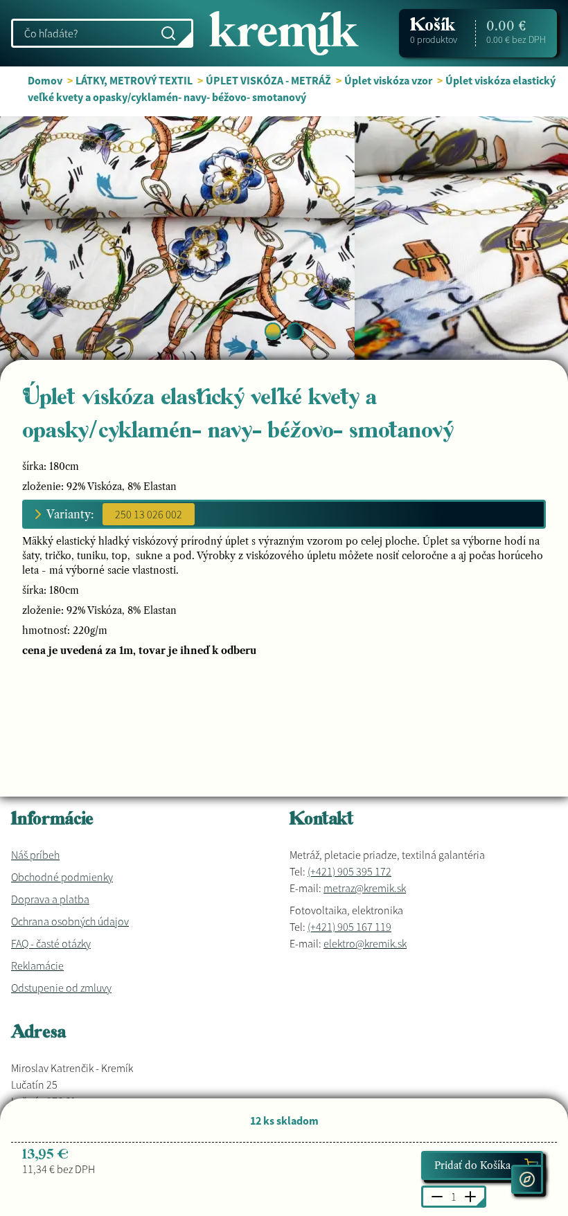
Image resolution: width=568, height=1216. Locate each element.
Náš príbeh (35, 855)
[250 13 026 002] (149, 514)
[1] (295, 331)
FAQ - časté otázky (51, 943)
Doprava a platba (50, 899)
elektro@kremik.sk (365, 943)
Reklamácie (37, 965)
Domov (45, 80)
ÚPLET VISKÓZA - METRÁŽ (268, 80)
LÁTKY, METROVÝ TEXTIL (135, 80)
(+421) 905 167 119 (349, 927)
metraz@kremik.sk (364, 888)
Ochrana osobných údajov (70, 921)
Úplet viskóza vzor (388, 80)
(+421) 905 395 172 (349, 871)
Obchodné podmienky (62, 877)
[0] (273, 331)
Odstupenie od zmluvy (61, 988)
